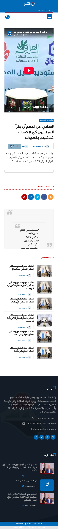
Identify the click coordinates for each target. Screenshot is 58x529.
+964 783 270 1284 (46, 418)
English (41, 11)
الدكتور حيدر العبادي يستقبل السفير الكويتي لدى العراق (21, 267)
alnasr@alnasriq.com (44, 429)
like (16, 146)
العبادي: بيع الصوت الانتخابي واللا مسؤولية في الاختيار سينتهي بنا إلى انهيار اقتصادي (21, 497)
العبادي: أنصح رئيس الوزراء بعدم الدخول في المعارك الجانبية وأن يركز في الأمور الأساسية (19, 468)
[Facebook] (36, 438)
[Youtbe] (47, 438)
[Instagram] (53, 438)
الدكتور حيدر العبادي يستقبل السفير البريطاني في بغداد (21, 300)
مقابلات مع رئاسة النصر (46, 120)
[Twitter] (41, 438)
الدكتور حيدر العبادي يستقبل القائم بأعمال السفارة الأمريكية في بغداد (20, 286)
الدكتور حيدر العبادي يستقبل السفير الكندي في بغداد (21, 349)
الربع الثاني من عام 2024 (26, 481)
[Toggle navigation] (49, 16)
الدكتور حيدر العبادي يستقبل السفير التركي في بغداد (21, 333)
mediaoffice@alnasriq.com (41, 424)
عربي (53, 11)
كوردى (48, 11)
